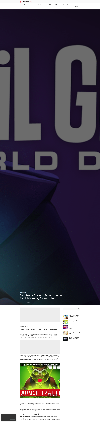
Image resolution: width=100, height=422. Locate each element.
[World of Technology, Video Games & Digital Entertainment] (26, 1)
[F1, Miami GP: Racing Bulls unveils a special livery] (65, 339)
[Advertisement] (40, 315)
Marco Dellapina (22, 301)
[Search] (79, 6)
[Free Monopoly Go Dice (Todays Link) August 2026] (65, 322)
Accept (12, 419)
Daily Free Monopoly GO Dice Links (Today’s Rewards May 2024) (74, 332)
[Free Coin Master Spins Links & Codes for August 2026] (65, 317)
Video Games (23, 292)
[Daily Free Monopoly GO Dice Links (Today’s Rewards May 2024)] (65, 333)
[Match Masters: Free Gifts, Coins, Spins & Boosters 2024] (65, 327)
